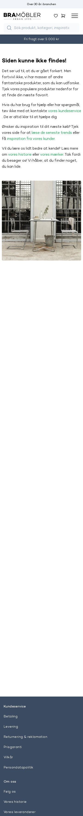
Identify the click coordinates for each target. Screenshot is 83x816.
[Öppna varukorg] (63, 15)
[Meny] (74, 15)
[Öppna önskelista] (55, 15)
